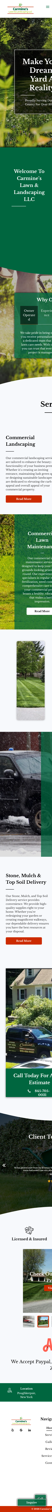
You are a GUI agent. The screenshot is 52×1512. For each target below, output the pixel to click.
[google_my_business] (21, 1430)
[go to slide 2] (43, 1321)
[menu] (48, 7)
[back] (4, 1165)
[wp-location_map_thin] (9, 1392)
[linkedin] (29, 1430)
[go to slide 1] (29, 1321)
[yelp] (12, 1430)
